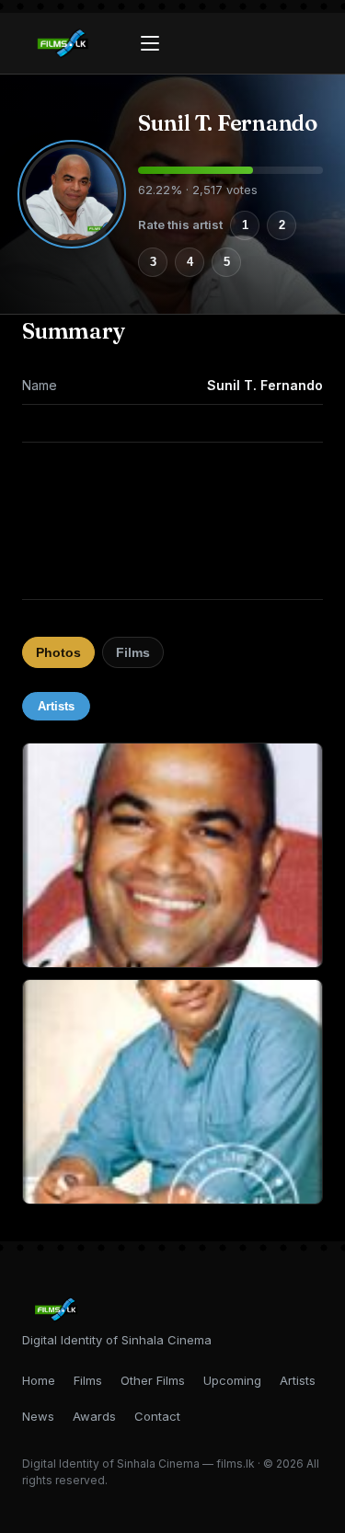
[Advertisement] (172, 520)
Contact (157, 1416)
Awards (94, 1416)
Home (38, 1380)
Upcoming (232, 1380)
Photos (58, 652)
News (38, 1416)
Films (133, 652)
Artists (56, 706)
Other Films (153, 1380)
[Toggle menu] (150, 43)
